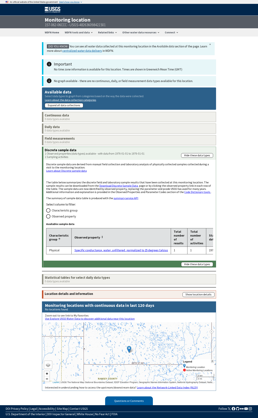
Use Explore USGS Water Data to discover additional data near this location (90, 318)
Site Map (62, 409)
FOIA (114, 414)
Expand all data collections (64, 105)
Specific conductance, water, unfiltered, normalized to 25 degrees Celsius (121, 250)
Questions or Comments (129, 401)
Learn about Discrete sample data (66, 170)
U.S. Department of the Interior (25, 414)
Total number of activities (196, 237)
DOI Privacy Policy (17, 409)
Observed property (64, 216)
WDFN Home (52, 32)
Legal (33, 409)
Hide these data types (197, 155)
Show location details (198, 294)
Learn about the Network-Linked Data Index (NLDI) (167, 387)
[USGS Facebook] (233, 410)
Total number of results (179, 237)
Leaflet (56, 382)
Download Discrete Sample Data (118, 185)
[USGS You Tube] (246, 410)
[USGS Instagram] (250, 410)
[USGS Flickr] (242, 410)
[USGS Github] (238, 410)
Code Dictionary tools (197, 192)
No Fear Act (102, 414)
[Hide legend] (212, 361)
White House (85, 414)
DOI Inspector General (61, 414)
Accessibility (47, 409)
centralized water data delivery (82, 51)
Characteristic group (65, 210)
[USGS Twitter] (229, 410)
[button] (129, 349)
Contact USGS (79, 409)
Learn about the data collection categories (70, 100)
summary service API (126, 198)
